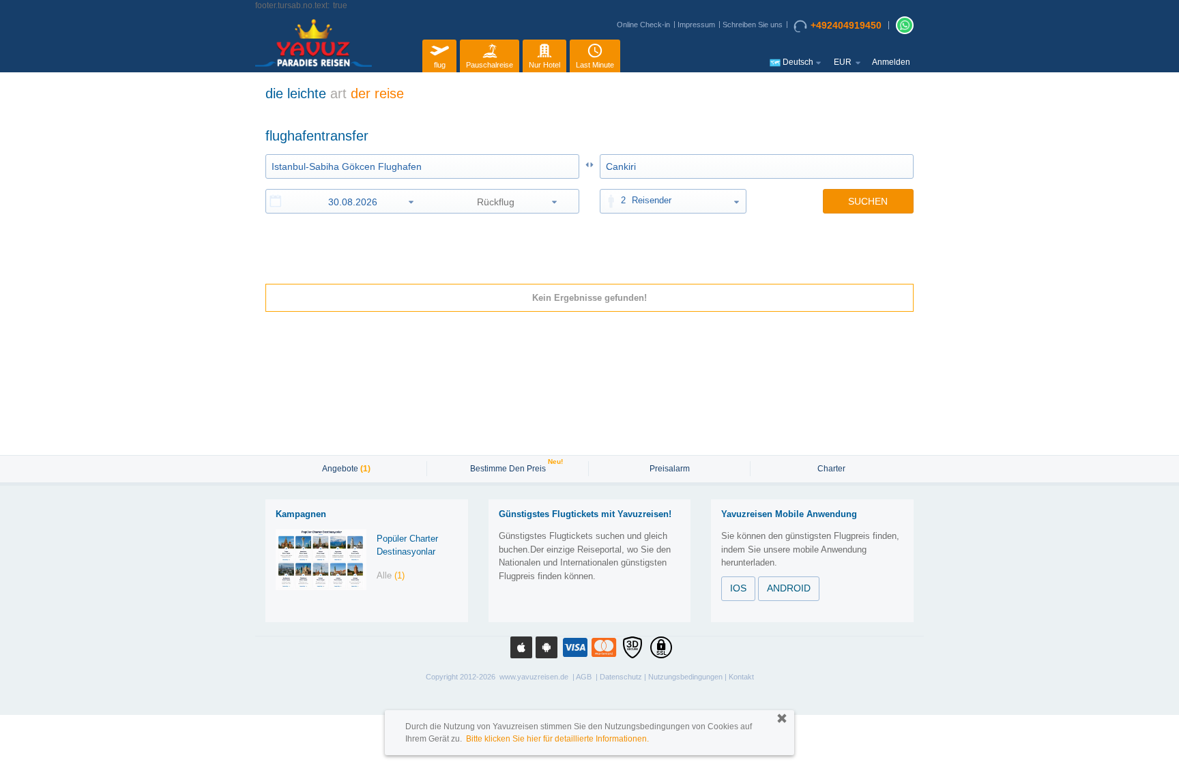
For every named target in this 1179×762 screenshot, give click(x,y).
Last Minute (595, 65)
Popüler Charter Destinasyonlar (407, 545)
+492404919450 (846, 25)
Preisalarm (670, 468)
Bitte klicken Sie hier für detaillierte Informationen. (557, 739)
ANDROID (789, 588)
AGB (584, 677)
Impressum (696, 24)
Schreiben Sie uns (753, 24)
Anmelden (891, 62)
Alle (391, 575)
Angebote (346, 468)
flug (440, 65)
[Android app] (546, 647)
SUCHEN (868, 201)
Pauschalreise (489, 65)
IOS (738, 588)
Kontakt (741, 677)
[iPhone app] (521, 647)
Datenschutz (621, 677)
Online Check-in (643, 24)
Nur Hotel (544, 65)
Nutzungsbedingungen (685, 677)
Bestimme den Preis (509, 467)
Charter (831, 468)
